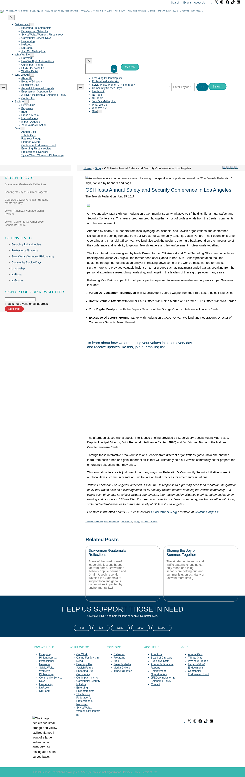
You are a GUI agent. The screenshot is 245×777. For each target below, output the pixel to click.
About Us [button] (199, 2)
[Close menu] (11, 17)
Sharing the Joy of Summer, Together (26, 192)
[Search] (114, 69)
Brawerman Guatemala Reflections (25, 184)
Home (88, 168)
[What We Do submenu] (32, 54)
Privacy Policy (131, 772)
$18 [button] (82, 627)
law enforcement (111, 522)
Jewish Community (94, 522)
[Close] (170, 87)
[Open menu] (3, 87)
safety (136, 522)
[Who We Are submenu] (32, 75)
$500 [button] (141, 627)
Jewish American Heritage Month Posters (24, 212)
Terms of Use (150, 772)
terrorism (154, 522)
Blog (98, 168)
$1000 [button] (161, 627)
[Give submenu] (22, 128)
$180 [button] (120, 627)
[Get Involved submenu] (32, 24)
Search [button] (175, 2)
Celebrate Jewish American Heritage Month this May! (26, 201)
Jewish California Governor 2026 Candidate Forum (24, 223)
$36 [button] (101, 627)
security (144, 522)
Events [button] (187, 2)
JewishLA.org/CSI (206, 512)
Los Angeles (126, 522)
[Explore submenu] (26, 101)
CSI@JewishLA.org (164, 512)
